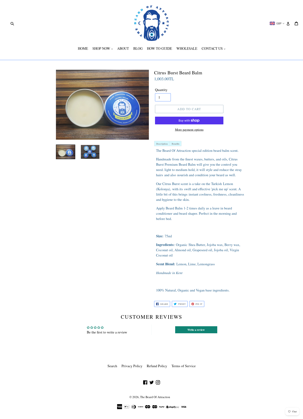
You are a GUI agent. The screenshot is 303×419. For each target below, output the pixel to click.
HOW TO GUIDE (159, 48)
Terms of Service (183, 365)
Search (112, 365)
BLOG (138, 48)
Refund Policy (157, 365)
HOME (83, 48)
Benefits (175, 143)
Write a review (196, 330)
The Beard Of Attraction (155, 397)
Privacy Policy (132, 365)
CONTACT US (213, 48)
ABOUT (123, 48)
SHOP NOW (101, 48)
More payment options (189, 129)
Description (162, 143)
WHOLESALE (186, 48)
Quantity (161, 89)
